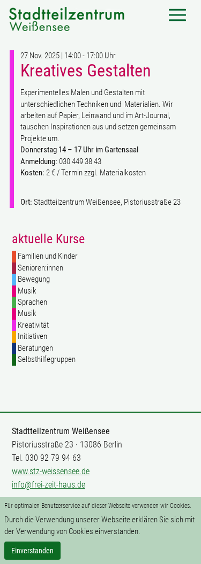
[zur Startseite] (67, 18)
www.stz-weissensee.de (51, 471)
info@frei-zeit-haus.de (48, 485)
